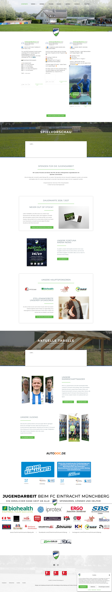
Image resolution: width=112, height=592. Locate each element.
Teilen (37, 85)
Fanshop (77, 4)
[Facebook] (54, 565)
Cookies (89, 589)
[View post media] (23, 76)
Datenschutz (94, 589)
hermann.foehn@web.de (57, 184)
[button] (109, 575)
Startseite (24, 4)
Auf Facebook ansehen (63, 81)
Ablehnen (93, 586)
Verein (33, 4)
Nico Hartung (64, 585)
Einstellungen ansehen (104, 586)
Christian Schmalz (73, 585)
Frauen (51, 4)
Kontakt (24, 582)
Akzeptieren (83, 586)
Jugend (59, 4)
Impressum (99, 589)
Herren (42, 4)
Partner (87, 4)
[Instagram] (57, 565)
